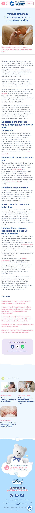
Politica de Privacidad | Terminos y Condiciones (17, 499)
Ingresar (30, 3)
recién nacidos (17, 169)
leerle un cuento (27, 244)
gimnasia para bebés (12, 182)
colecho (4, 93)
